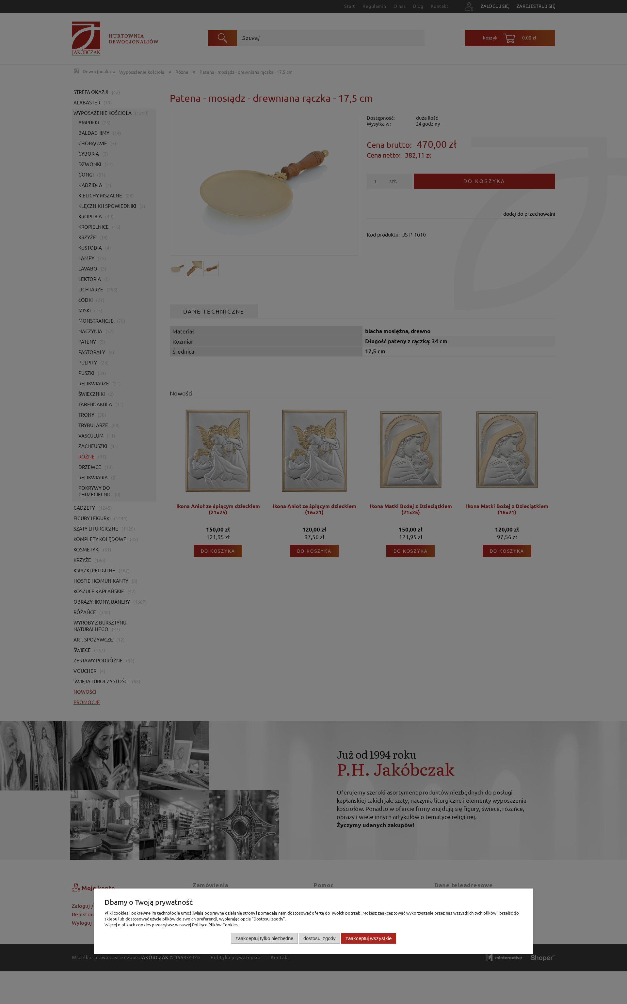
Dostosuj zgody (319, 938)
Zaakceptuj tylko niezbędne (264, 938)
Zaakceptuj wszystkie (369, 938)
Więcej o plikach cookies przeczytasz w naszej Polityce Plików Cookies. (171, 924)
